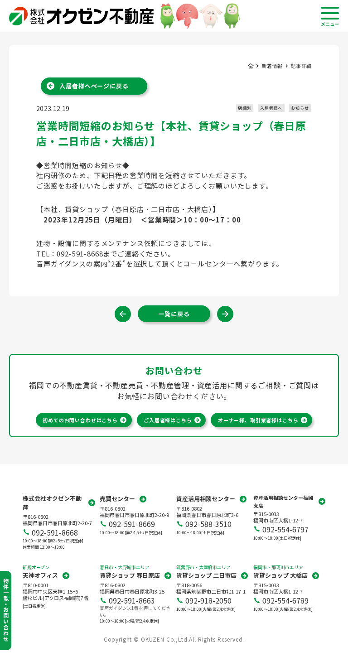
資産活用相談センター (205, 498)
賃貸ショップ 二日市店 (206, 575)
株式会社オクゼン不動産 (52, 503)
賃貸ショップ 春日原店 (130, 575)
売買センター (117, 498)
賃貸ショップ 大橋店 (280, 575)
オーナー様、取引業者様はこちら (258, 420)
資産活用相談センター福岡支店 (283, 501)
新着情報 (272, 65)
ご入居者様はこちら (168, 420)
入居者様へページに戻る (93, 86)
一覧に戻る (173, 313)
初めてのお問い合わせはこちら (80, 420)
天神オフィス (40, 575)
